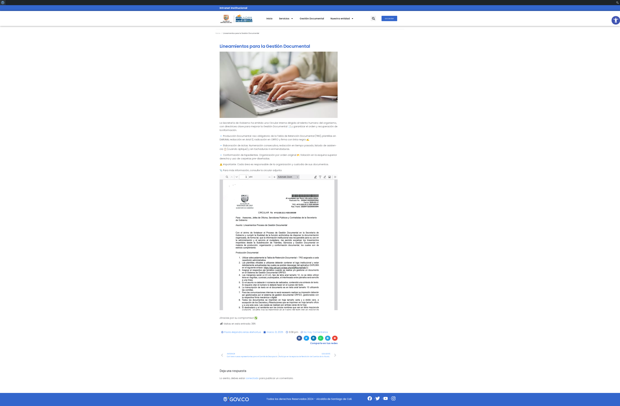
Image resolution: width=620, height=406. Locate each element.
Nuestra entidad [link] (340, 18)
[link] (616, 20)
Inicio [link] (269, 18)
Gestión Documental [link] (312, 18)
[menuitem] (3, 2)
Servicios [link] (284, 18)
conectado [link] (252, 378)
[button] (373, 18)
